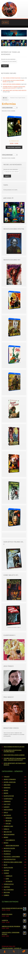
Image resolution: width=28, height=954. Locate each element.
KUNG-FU (6, 829)
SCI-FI (5, 865)
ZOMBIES (6, 895)
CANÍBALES (9, 876)
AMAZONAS (7, 784)
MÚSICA (6, 842)
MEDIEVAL (8, 820)
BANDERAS (7, 787)
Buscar (14, 951)
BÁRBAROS (9, 818)
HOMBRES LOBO (8, 826)
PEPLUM (8, 823)
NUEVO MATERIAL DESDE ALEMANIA (11, 84)
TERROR (6, 873)
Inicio (5, 97)
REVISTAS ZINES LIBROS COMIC (13, 862)
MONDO (6, 837)
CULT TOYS (7, 804)
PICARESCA (7, 853)
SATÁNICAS (9, 881)
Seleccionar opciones (14, 147)
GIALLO (6, 812)
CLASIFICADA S (8, 798)
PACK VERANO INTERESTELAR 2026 (11, 78)
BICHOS (6, 790)
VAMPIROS (7, 887)
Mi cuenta (4, 951)
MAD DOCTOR (8, 831)
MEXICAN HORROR (9, 834)
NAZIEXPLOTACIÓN (9, 848)
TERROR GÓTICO (9, 884)
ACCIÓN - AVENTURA (10, 782)
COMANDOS (7, 801)
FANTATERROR (8, 809)
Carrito (21, 950)
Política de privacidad (7, 948)
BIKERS (6, 793)
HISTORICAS (7, 815)
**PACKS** (7, 776)
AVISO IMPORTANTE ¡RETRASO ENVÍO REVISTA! (14, 90)
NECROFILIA (7, 851)
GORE (7, 878)
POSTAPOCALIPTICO (10, 859)
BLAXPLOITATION (9, 796)
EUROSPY (6, 807)
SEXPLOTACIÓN (8, 867)
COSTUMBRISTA (10, 840)
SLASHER (6, 870)
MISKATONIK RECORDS (12, 845)
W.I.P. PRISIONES (9, 889)
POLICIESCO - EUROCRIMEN (12, 856)
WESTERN (7, 892)
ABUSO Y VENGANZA (10, 779)
